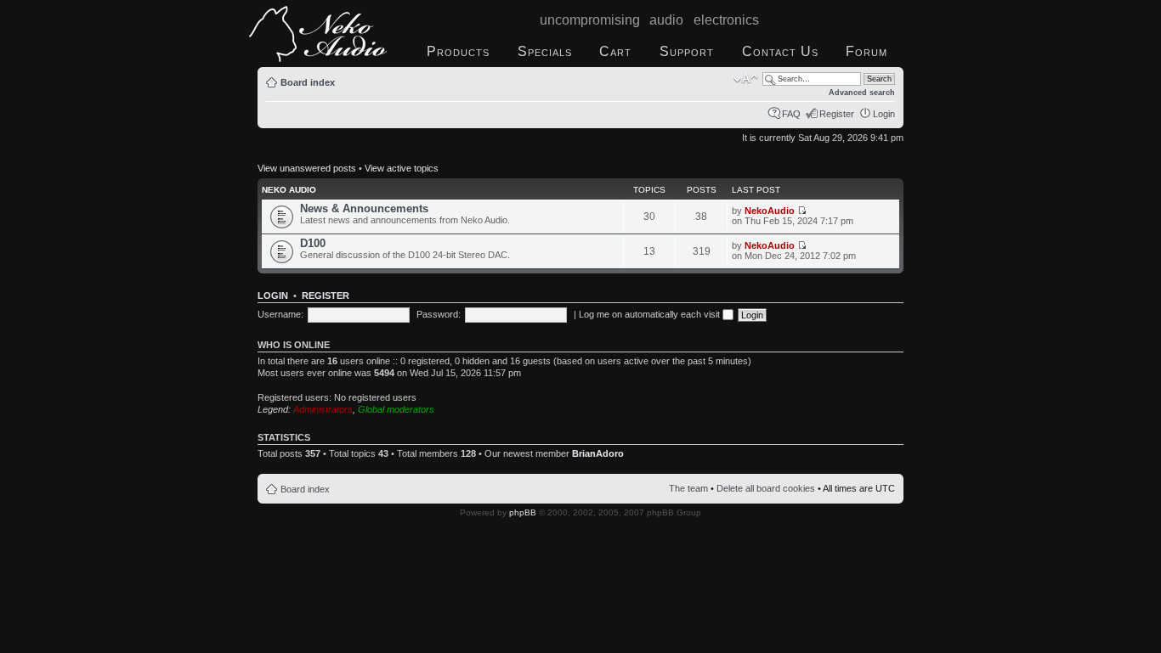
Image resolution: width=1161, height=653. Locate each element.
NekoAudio (770, 210)
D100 (313, 243)
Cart (615, 51)
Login (884, 114)
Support (687, 51)
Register (836, 114)
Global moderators (396, 409)
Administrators (323, 409)
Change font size (745, 79)
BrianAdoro (598, 453)
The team (688, 488)
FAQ (791, 114)
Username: (280, 314)
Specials (545, 51)
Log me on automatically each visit (650, 314)
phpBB (522, 512)
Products (458, 51)
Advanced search (862, 92)
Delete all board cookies (765, 488)
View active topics (402, 168)
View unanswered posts (307, 168)
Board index (307, 82)
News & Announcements (364, 208)
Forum (866, 51)
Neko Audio (289, 189)
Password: (438, 314)
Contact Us (780, 51)
